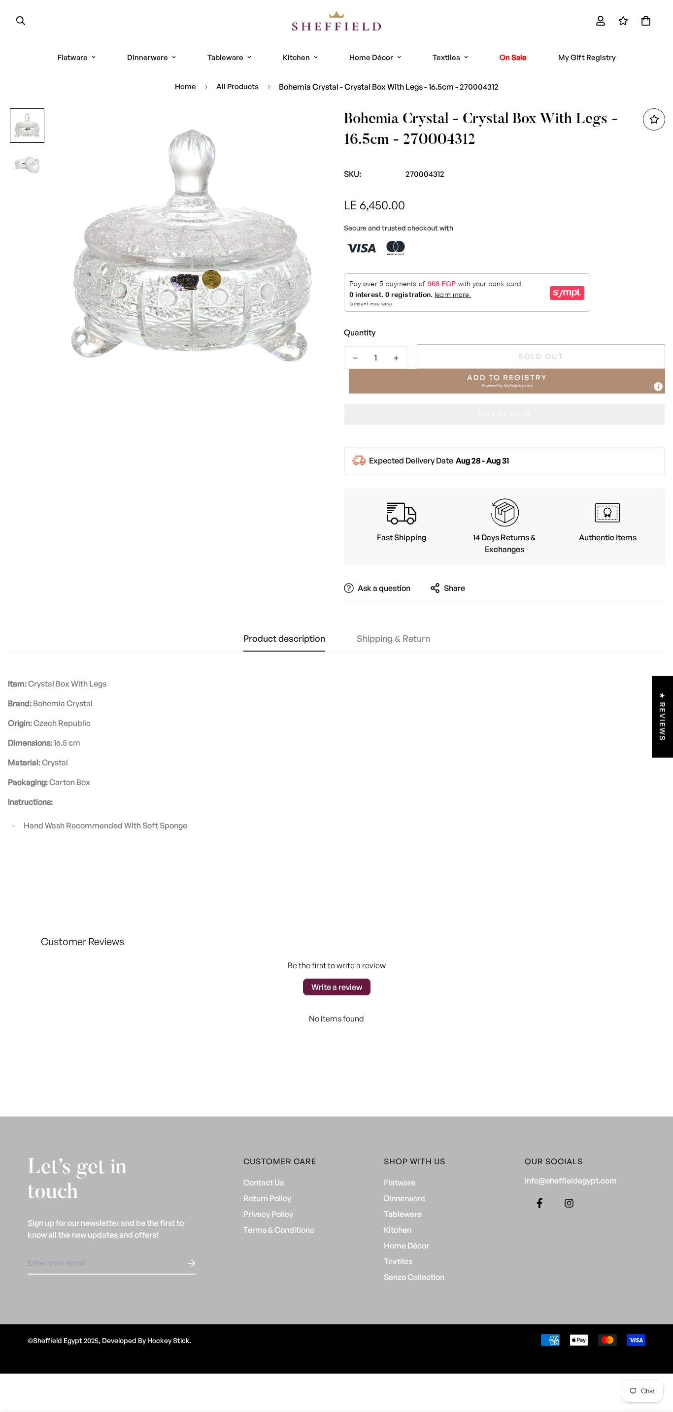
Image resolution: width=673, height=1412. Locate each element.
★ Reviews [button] (662, 716)
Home (185, 86)
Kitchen (296, 57)
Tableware (225, 57)
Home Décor (371, 57)
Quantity (359, 332)
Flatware (73, 57)
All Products (237, 86)
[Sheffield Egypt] (336, 21)
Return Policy (267, 1198)
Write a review (336, 987)
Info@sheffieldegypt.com (571, 1180)
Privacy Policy (268, 1214)
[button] (644, 20)
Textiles (446, 57)
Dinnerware (147, 57)
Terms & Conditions (278, 1230)
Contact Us (263, 1182)
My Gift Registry (587, 57)
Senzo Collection (414, 1277)
